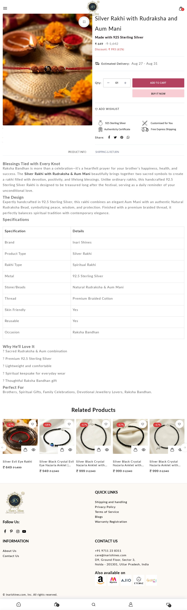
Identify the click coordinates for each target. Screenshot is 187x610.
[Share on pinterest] (122, 137)
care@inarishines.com (110, 555)
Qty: (98, 82)
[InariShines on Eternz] (138, 581)
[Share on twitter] (115, 137)
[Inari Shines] (92, 8)
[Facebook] (5, 531)
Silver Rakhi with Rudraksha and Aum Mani (136, 24)
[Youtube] (24, 531)
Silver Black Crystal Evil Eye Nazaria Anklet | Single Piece (20, 463)
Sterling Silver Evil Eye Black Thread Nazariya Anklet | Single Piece (166, 463)
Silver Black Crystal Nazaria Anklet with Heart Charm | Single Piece (91, 463)
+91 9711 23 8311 (108, 550)
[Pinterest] (11, 531)
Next (88, 69)
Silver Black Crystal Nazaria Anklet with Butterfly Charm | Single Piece (53, 463)
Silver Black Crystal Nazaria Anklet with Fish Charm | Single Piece (127, 463)
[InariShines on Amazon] (100, 581)
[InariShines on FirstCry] (151, 581)
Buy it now (158, 93)
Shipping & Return (107, 152)
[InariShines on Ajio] (126, 581)
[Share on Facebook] (109, 137)
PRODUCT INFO (77, 152)
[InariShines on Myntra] (113, 581)
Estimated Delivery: (115, 63)
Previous (6, 69)
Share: (99, 137)
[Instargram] (18, 531)
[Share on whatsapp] (128, 137)
